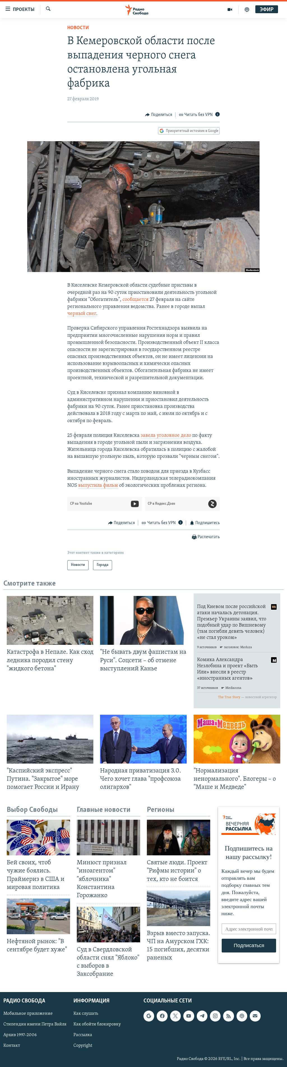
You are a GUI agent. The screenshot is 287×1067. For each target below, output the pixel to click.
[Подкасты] (242, 1016)
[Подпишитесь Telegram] (202, 1016)
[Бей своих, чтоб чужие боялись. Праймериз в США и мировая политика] (38, 837)
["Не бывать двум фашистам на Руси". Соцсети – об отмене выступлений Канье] (143, 620)
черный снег (81, 313)
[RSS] (228, 1016)
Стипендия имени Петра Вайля (34, 1024)
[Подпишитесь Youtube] (188, 1016)
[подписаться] (255, 1016)
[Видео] (230, 9)
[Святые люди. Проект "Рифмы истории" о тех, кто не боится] (178, 837)
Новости (78, 28)
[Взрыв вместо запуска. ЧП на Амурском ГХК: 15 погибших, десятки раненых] (178, 908)
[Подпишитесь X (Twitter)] (175, 1016)
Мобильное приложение (28, 1013)
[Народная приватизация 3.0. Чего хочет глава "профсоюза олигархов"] (143, 739)
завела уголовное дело (166, 435)
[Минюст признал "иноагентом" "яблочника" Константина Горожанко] (108, 837)
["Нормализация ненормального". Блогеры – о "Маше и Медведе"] (237, 739)
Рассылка (82, 1035)
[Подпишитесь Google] (149, 1016)
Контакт (11, 1045)
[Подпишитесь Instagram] (215, 1016)
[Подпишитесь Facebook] (162, 1016)
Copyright (82, 1045)
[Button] (158, 114)
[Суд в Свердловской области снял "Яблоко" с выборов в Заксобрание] (108, 924)
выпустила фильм (98, 485)
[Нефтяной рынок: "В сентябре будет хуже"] (38, 916)
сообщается (135, 299)
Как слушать (85, 1013)
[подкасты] (247, 9)
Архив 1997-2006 (20, 1035)
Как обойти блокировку (97, 1024)
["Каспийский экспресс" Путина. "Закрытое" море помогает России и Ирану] (50, 739)
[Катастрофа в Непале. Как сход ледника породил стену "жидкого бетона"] (50, 620)
